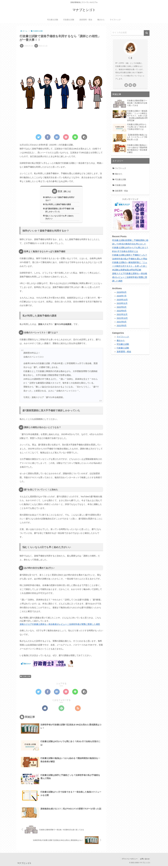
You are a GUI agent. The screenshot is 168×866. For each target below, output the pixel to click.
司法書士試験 (120, 179)
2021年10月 (122, 318)
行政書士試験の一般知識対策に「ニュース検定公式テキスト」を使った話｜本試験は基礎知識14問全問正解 (129, 266)
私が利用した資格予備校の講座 (58, 204)
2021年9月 (122, 322)
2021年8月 (122, 325)
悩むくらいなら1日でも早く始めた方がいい (59, 217)
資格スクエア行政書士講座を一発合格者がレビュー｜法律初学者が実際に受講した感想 (60, 624)
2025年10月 (122, 300)
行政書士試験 (26, 676)
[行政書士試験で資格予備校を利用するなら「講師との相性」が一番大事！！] (57, 137)
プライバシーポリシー (130, 859)
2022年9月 (122, 307)
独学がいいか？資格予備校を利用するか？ (60, 198)
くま (130, 58)
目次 (60, 191)
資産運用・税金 (121, 191)
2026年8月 (122, 292)
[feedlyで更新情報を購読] (61, 708)
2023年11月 (122, 303)
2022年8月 (122, 311)
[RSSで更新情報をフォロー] (78, 708)
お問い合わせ (145, 859)
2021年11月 (122, 314)
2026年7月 (122, 296)
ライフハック (120, 168)
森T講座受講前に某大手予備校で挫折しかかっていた (59, 210)
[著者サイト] (45, 708)
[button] (146, 33)
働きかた (118, 174)
